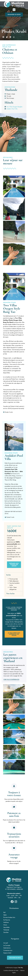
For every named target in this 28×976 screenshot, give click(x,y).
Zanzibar (6, 932)
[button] (14, 9)
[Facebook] (12, 901)
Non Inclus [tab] (10, 593)
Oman (5, 925)
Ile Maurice (6, 920)
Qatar (5, 915)
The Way (20, 967)
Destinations (6, 948)
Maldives (6, 922)
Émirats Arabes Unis (9, 917)
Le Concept (6, 945)
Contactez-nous (7, 950)
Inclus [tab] (8, 575)
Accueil (5, 943)
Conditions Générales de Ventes (11, 970)
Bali (4, 912)
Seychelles (6, 927)
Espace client (7, 953)
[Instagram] (15, 901)
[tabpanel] (14, 584)
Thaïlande (6, 27)
